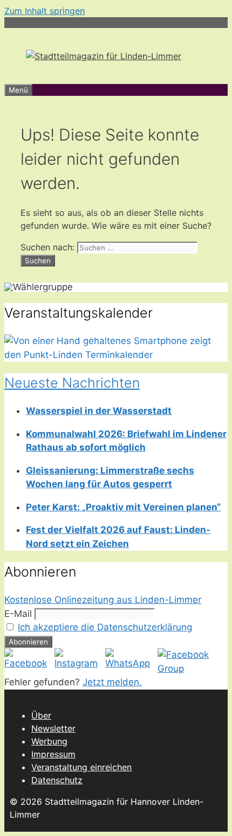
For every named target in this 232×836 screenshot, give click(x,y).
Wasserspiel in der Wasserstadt (99, 410)
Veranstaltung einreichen (81, 767)
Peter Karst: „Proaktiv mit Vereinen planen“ (123, 507)
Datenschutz (57, 780)
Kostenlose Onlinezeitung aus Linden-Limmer (102, 599)
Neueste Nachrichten (72, 383)
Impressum (53, 754)
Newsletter (53, 728)
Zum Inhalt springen (44, 10)
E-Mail (18, 613)
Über (41, 715)
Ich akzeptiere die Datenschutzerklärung (105, 627)
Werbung (49, 741)
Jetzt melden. (112, 682)
